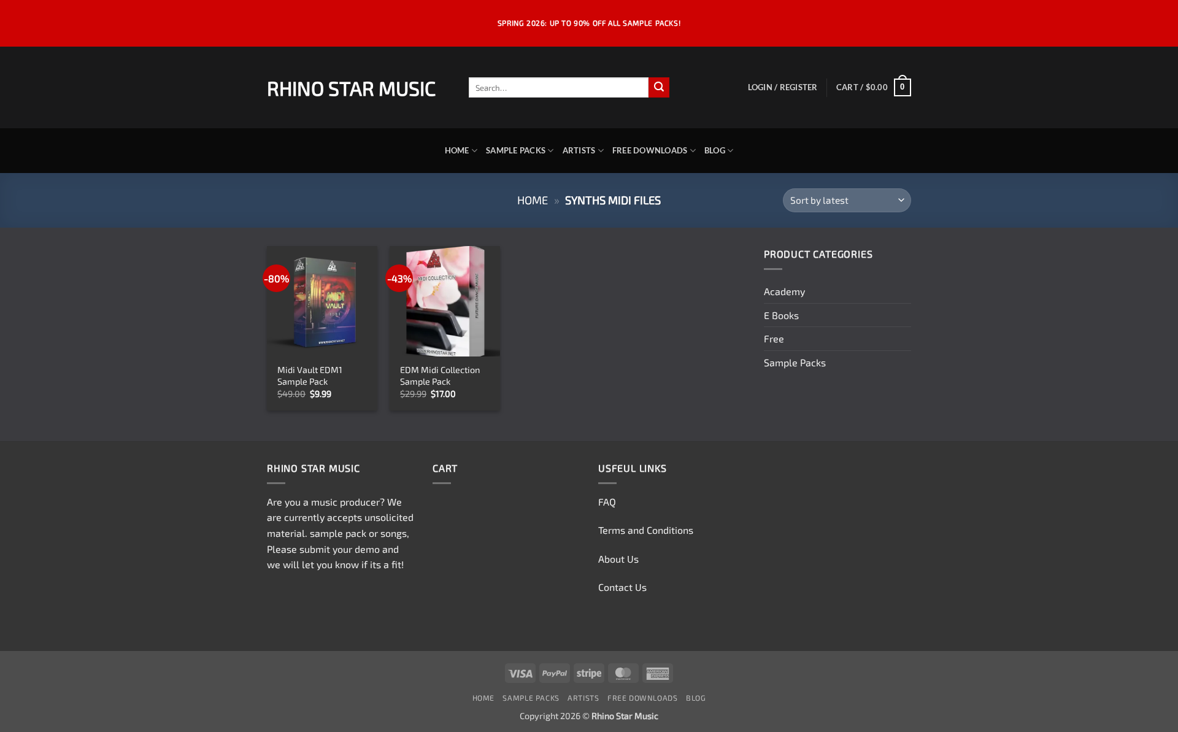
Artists (579, 150)
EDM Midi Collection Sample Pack (440, 375)
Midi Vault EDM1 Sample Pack (309, 375)
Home (457, 150)
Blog (714, 150)
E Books (781, 315)
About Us (618, 558)
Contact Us (622, 587)
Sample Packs (515, 150)
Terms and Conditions (645, 530)
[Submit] (659, 87)
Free (774, 338)
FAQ (607, 501)
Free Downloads (650, 150)
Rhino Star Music (351, 88)
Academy (784, 291)
